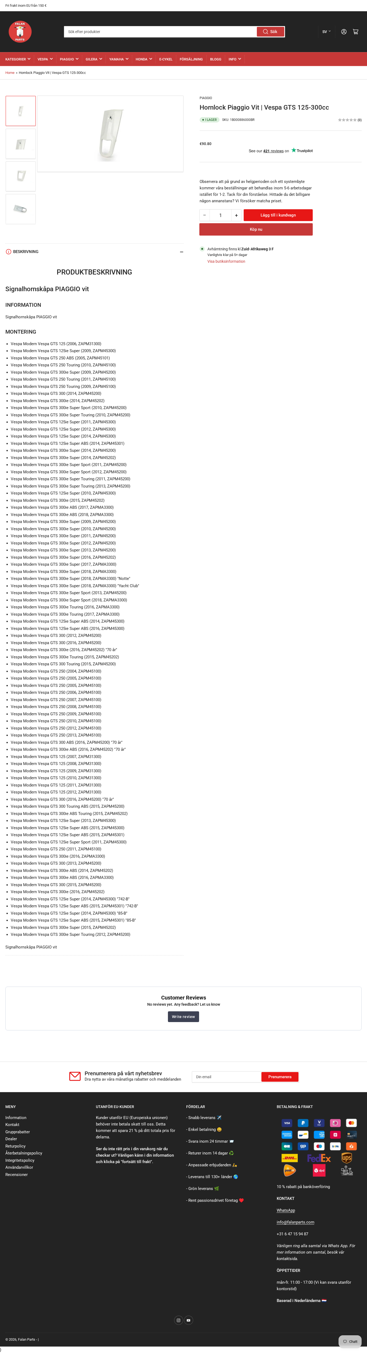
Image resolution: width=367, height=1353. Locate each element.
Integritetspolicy (19, 1160)
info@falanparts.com (295, 1222)
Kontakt (12, 1124)
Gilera (92, 59)
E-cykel (165, 59)
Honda (141, 59)
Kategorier (15, 59)
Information (15, 1117)
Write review (183, 1017)
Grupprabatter (17, 1132)
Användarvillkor (19, 1167)
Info (232, 59)
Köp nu (256, 229)
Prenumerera (280, 1076)
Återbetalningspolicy (23, 1153)
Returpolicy (15, 1146)
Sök (273, 31)
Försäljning (191, 59)
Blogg (215, 59)
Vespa (43, 59)
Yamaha (116, 59)
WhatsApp (286, 1210)
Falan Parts (26, 1339)
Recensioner (16, 1174)
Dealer (11, 1138)
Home (10, 73)
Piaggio (67, 59)
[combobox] (174, 31)
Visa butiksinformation (226, 261)
